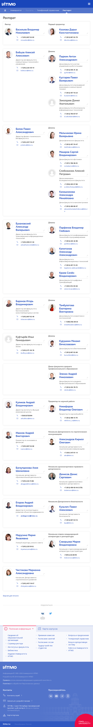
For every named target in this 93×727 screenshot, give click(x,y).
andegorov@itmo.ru (29, 516)
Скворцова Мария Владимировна (69, 543)
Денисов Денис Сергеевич (68, 476)
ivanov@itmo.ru (26, 449)
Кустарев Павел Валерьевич (68, 79)
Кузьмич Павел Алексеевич (68, 508)
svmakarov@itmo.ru (71, 166)
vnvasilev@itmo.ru (27, 40)
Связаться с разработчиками (18, 701)
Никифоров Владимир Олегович (71, 408)
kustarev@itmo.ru (70, 96)
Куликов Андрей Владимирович (25, 404)
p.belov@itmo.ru (27, 145)
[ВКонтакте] (42, 613)
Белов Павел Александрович (25, 131)
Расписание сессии (46, 642)
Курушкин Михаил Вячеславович (69, 343)
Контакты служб (13, 695)
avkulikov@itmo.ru (27, 418)
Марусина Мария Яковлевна (25, 537)
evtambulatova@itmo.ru (73, 325)
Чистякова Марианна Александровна (28, 572)
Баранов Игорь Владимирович (24, 303)
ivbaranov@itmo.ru (28, 319)
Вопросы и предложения (78, 635)
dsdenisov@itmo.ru (71, 490)
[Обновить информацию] (44, 33)
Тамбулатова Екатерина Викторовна (66, 308)
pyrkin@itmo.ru (69, 72)
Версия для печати (11, 596)
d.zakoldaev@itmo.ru (72, 116)
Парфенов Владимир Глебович (71, 229)
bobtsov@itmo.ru (27, 70)
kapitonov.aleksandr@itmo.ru (75, 268)
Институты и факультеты (18, 647)
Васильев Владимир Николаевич (27, 31)
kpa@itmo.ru (69, 523)
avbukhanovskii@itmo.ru (30, 245)
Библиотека (13, 650)
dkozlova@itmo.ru (71, 40)
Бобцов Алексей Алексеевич (25, 54)
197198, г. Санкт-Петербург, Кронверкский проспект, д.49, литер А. (23, 708)
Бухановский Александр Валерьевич (23, 226)
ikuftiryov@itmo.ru (27, 353)
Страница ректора (15, 643)
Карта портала (13, 715)
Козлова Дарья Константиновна (69, 31)
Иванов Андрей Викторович (25, 435)
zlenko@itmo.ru (70, 390)
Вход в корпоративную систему (77, 643)
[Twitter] (50, 613)
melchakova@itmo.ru (72, 147)
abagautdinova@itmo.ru (30, 484)
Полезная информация (19, 629)
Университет (16, 10)
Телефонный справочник (48, 10)
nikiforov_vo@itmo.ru (72, 420)
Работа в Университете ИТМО (78, 649)
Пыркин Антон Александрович (68, 58)
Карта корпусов (50, 629)
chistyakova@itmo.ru (28, 586)
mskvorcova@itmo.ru (72, 558)
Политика (6, 683)
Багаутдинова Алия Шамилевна (27, 469)
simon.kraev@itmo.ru (72, 289)
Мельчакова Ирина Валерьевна (70, 135)
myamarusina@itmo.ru (29, 549)
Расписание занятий (46, 639)
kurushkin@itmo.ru (71, 355)
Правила (6, 680)
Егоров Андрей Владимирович (24, 504)
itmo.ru (6, 724)
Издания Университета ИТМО (17, 655)
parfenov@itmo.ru (71, 244)
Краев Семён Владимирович (68, 274)
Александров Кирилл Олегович (71, 441)
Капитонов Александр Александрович (68, 252)
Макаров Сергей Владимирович (68, 154)
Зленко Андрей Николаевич (68, 375)
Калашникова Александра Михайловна (67, 195)
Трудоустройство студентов (45, 646)
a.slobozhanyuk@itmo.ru (73, 187)
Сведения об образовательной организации (15, 637)
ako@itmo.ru (69, 455)
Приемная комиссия (46, 635)
